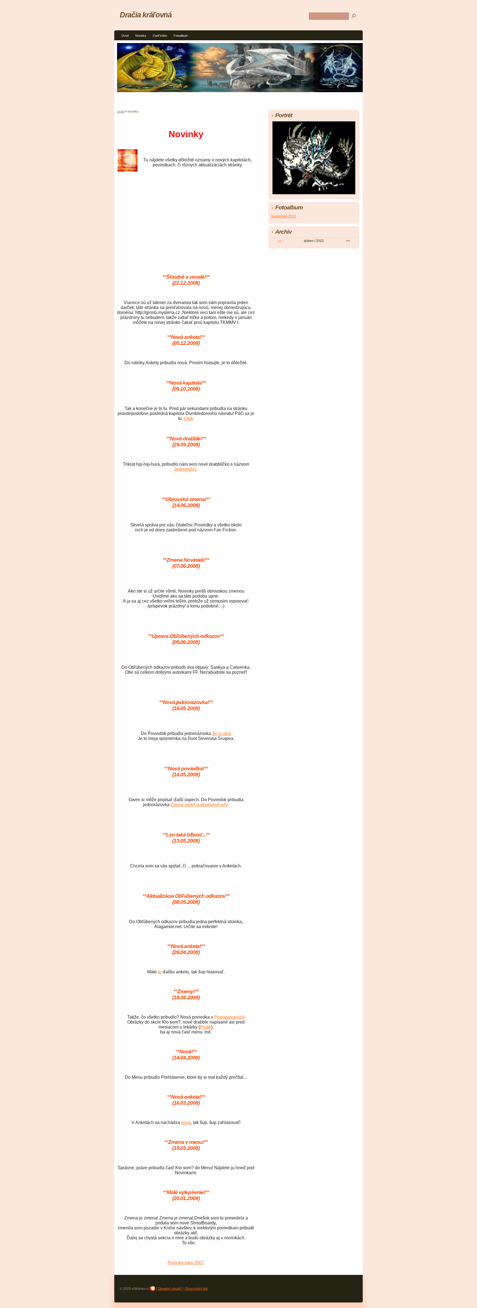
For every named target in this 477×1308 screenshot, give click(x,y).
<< (280, 241)
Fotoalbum (181, 35)
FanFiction (160, 35)
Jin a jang (221, 733)
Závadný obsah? (170, 1289)
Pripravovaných (229, 1017)
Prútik (205, 1027)
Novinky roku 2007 (186, 1262)
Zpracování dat (196, 1289)
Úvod (125, 35)
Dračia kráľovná (146, 14)
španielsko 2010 (283, 216)
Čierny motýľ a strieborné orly (199, 804)
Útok (188, 418)
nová (186, 1122)
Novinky (140, 35)
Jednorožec (185, 469)
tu (159, 971)
